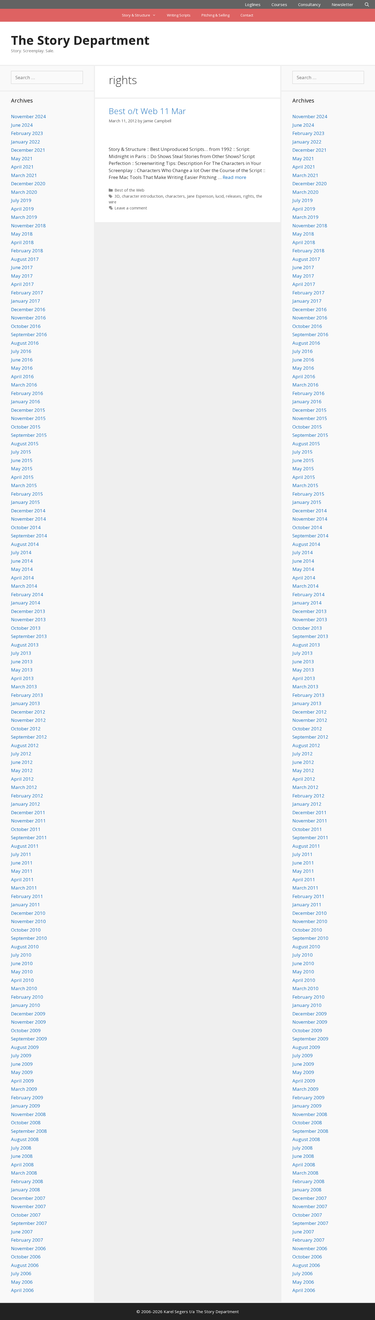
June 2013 (22, 661)
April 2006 (22, 1290)
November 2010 (28, 921)
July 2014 (21, 552)
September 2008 (29, 1131)
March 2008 (24, 1173)
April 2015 (22, 477)
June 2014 (22, 561)
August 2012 (25, 745)
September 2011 (29, 837)
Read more (234, 177)
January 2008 (25, 1189)
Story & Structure (136, 15)
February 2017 (27, 292)
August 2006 (25, 1265)
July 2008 (21, 1148)
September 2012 (29, 737)
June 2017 (22, 267)
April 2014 (22, 578)
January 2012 (25, 804)
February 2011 (27, 896)
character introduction (142, 196)
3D (117, 196)
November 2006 (28, 1248)
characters (175, 196)
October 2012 (26, 728)
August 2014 (25, 544)
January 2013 (25, 703)
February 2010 (27, 997)
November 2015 (28, 418)
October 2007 (26, 1215)
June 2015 (22, 460)
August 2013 (25, 645)
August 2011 (25, 846)
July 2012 (21, 753)
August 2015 (25, 443)
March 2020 (24, 192)
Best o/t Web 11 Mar (147, 111)
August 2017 (25, 259)
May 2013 (22, 670)
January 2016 (25, 401)
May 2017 (22, 276)
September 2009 (29, 1038)
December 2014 (28, 510)
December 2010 (28, 913)
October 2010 (26, 930)
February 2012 (27, 795)
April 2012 (22, 779)
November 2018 (28, 225)
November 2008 (28, 1114)
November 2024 (28, 116)
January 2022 (25, 142)
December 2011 (28, 812)
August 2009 (25, 1047)
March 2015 (24, 485)
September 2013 (29, 636)
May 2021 (22, 158)
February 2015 (27, 494)
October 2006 (26, 1256)
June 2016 (22, 360)
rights (248, 196)
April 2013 (22, 678)
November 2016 (28, 317)
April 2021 (22, 167)
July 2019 (21, 200)
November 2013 (28, 619)
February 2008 (27, 1181)
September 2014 (29, 535)
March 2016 (24, 385)
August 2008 (25, 1139)
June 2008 (22, 1156)
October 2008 (26, 1122)
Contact (246, 15)
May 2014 (22, 569)
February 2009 (27, 1097)
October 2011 (26, 829)
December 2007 (28, 1198)
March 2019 (24, 217)
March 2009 (24, 1089)
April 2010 (22, 980)
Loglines (253, 4)
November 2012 (28, 720)
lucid (220, 196)
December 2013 (28, 611)
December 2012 (28, 712)
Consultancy (309, 4)
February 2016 (27, 393)
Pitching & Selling (216, 15)
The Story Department (80, 40)
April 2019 (22, 209)
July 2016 (21, 351)
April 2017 (22, 284)
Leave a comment (130, 208)
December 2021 (28, 150)
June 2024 (22, 125)
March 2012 (24, 787)
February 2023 (27, 133)
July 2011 (21, 854)
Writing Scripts (179, 15)
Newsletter (342, 4)
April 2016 (22, 376)
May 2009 (22, 1072)
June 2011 (22, 863)
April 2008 (22, 1164)
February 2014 (27, 594)
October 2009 (26, 1030)
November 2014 (28, 519)
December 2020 (28, 183)
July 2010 (21, 955)
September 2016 (29, 334)
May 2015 (22, 468)
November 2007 (28, 1206)
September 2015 (29, 435)
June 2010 (22, 963)
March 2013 (24, 686)
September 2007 (29, 1223)
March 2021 (24, 175)
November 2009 (28, 1022)
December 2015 (28, 410)
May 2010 (22, 971)
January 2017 (25, 301)
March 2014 (24, 586)
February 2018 (27, 250)
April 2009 (22, 1081)
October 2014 (26, 527)
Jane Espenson (200, 196)
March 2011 (24, 888)
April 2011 (22, 879)
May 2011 (22, 871)
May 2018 (22, 234)
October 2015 (26, 427)
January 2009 (25, 1106)
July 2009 (21, 1055)
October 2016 (26, 326)
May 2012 (22, 770)
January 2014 (25, 603)
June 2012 (22, 762)
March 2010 (24, 988)
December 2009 (28, 1013)
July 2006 (21, 1273)
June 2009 (22, 1064)
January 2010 (25, 1005)
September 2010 (29, 938)
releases (233, 196)
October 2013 (26, 628)
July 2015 (21, 452)
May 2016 (22, 368)
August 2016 (25, 343)
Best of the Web (129, 190)
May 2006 (22, 1282)
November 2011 (28, 821)
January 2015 (25, 502)
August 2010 (25, 946)
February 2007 (27, 1240)
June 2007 (22, 1231)
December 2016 (28, 309)
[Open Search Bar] (367, 4)
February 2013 (27, 695)
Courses (279, 4)
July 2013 (21, 653)
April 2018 (22, 242)
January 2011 (25, 904)
